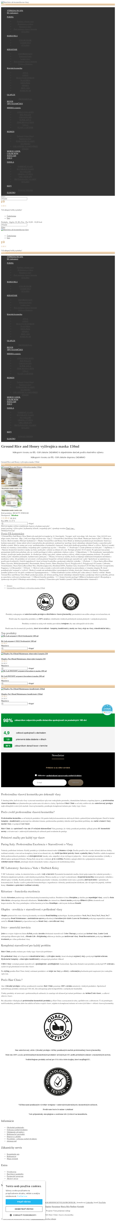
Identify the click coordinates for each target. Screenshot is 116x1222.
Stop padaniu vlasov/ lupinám (25, 61)
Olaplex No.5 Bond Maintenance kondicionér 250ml (22, 694)
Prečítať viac (22, 1196)
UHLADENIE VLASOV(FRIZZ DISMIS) (25, 147)
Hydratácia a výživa (25, 24)
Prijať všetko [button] (24, 1202)
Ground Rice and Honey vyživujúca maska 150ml (26, 588)
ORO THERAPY (25, 176)
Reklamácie (11, 1156)
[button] (24, 1215)
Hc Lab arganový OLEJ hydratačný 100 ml (18, 641)
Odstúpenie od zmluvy (15, 1132)
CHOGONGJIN (25, 117)
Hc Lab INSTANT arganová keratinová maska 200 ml (22, 676)
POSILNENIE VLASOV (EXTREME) (25, 142)
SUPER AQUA (25, 119)
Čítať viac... (70, 528)
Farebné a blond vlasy (25, 21)
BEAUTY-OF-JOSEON (25, 77)
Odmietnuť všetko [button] (24, 1209)
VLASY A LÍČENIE (25, 127)
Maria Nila (65, 1207)
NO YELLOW (25, 171)
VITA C (25, 125)
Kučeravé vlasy (25, 26)
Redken (73, 1207)
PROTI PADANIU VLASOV (25, 179)
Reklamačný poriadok (16, 1134)
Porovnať (11, 531)
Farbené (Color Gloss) (25, 136)
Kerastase (56, 1207)
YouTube (102, 1202)
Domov (9, 586)
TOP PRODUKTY (25, 53)
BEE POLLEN (25, 114)
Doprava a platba (14, 1136)
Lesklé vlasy (25, 59)
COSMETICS (25, 42)
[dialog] (24, 1200)
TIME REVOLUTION (25, 122)
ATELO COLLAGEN (25, 112)
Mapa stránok (12, 1159)
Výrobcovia (11, 1172)
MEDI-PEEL (25, 83)
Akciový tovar (12, 1178)
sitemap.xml (12, 1141)
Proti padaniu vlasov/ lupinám (25, 29)
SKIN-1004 (25, 88)
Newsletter (58, 755)
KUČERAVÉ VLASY (25, 169)
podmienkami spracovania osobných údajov (64, 775)
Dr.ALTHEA (25, 80)
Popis (4, 533)
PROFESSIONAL (25, 99)
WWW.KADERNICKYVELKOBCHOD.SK (58, 1202)
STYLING (25, 31)
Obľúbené (4, 531)
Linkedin (89, 1202)
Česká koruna (11, 216)
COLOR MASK (25, 40)
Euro (8, 218)
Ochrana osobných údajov (17, 1130)
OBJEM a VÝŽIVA (25, 174)
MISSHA (25, 85)
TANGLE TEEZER (25, 190)
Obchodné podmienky (15, 1127)
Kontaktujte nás (13, 1154)
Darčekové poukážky (15, 1174)
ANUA (25, 72)
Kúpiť (31, 523)
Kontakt (80, 1207)
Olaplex (48, 1207)
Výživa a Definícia (25, 64)
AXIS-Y (25, 75)
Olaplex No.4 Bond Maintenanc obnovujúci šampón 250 (23, 659)
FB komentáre (16, 533)
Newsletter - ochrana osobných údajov (22, 1139)
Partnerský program (15, 1176)
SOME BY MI (25, 90)
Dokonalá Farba (25, 56)
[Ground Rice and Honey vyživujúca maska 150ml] (21, 467)
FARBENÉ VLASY (25, 166)
